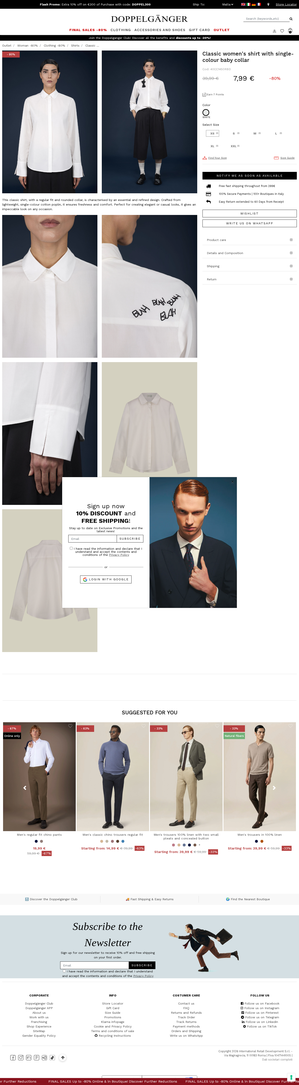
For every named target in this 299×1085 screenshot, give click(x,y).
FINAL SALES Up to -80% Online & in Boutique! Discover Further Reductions (182, 1081)
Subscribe (130, 538)
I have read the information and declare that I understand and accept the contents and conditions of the (107, 551)
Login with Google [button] (108, 579)
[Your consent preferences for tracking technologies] (291, 1077)
